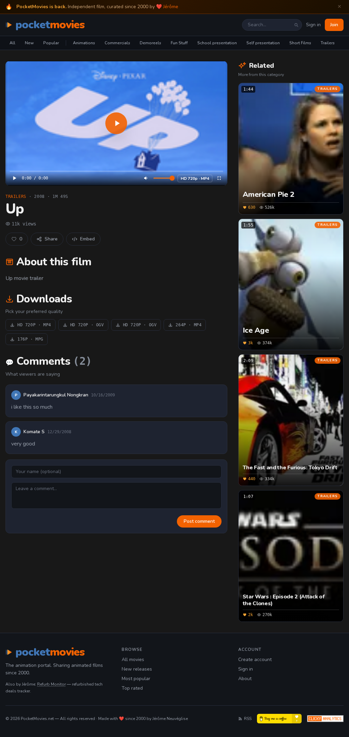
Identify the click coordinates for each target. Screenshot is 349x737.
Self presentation (263, 43)
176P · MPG (30, 339)
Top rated (132, 688)
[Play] (116, 123)
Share (51, 239)
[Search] (296, 24)
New (29, 43)
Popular (51, 43)
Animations (84, 43)
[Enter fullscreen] (219, 178)
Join (334, 24)
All (12, 43)
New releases (137, 669)
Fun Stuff (179, 43)
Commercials (117, 43)
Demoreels (150, 43)
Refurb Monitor (51, 684)
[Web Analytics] (325, 718)
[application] (116, 123)
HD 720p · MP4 (195, 178)
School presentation (217, 43)
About (245, 678)
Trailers (328, 43)
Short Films (300, 43)
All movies (133, 659)
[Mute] (146, 178)
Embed (87, 239)
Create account (255, 659)
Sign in (313, 24)
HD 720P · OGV (87, 325)
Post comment (199, 521)
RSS (248, 718)
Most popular (136, 678)
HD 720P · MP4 (34, 325)
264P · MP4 (188, 325)
